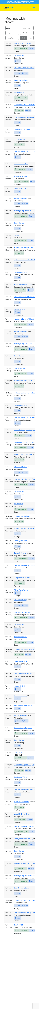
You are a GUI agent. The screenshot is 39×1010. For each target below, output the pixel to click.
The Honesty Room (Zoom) (23, 706)
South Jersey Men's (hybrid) (23, 839)
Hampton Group (19, 92)
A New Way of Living (21, 188)
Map (30, 38)
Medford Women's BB (21, 802)
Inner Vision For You (21, 164)
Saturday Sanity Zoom (21, 888)
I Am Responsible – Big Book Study (26, 674)
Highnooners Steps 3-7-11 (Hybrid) (26, 105)
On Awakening (19, 56)
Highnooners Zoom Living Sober (25, 393)
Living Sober (18, 752)
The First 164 (18, 925)
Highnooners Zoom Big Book (24, 528)
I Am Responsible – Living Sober (25, 913)
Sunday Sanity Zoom (21, 80)
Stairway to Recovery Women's (24, 442)
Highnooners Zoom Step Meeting (25, 260)
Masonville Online (20, 309)
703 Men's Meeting (20, 198)
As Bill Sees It (18, 504)
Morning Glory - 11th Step (23, 344)
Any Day (11, 33)
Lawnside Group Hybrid (22, 814)
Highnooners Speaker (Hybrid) (24, 765)
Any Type (11, 38)
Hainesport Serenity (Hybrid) (24, 319)
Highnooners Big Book (22, 516)
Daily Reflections (19, 368)
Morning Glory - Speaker (22, 211)
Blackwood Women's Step (23, 285)
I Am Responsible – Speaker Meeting (26, 417)
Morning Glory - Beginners (23, 728)
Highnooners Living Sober (23, 381)
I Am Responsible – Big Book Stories (26, 789)
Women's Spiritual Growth (23, 454)
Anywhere (26, 28)
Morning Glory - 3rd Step (22, 43)
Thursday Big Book (20, 637)
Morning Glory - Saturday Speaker (25, 876)
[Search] (17, 28)
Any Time (26, 33)
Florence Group (19, 139)
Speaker (17, 235)
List (23, 38)
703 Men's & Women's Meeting (24, 68)
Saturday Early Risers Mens (23, 826)
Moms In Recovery (20, 696)
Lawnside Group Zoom (22, 129)
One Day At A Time (20, 272)
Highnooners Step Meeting (23, 248)
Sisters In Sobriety (20, 553)
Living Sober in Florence (22, 578)
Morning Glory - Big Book (22, 612)
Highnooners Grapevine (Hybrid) (25, 649)
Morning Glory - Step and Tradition (26, 479)
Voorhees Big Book (20, 176)
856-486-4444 (26, 2)
